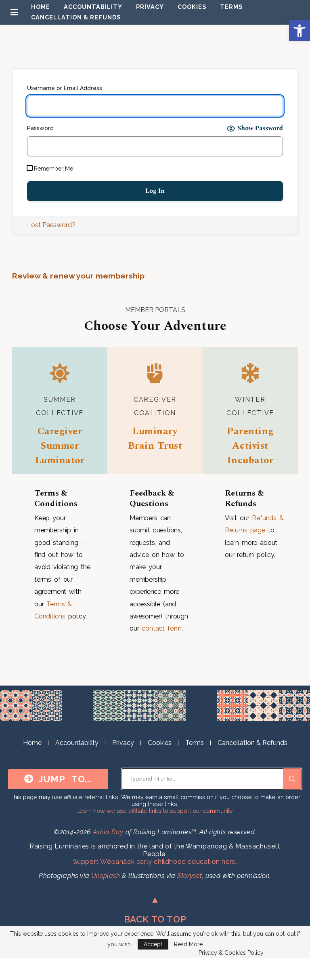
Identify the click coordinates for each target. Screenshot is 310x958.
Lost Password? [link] (51, 225)
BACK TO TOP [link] (155, 919)
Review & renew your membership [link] (78, 275)
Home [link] (40, 7)
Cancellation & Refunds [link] (76, 17)
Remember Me (52, 168)
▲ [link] (155, 899)
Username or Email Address (64, 88)
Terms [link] (231, 7)
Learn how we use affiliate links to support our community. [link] (155, 810)
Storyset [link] (189, 876)
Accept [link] (153, 944)
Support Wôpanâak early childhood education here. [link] (155, 861)
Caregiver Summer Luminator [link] (60, 446)
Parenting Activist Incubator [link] (250, 446)
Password (40, 128)
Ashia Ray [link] (108, 832)
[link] (299, 30)
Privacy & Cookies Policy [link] (231, 953)
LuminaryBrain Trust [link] (155, 438)
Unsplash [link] (105, 876)
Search (292, 778)
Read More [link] (188, 944)
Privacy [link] (150, 7)
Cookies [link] (192, 7)
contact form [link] (162, 628)
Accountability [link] (93, 7)
